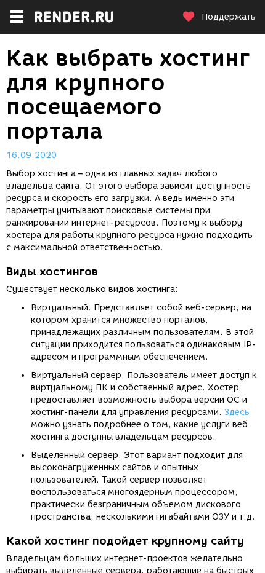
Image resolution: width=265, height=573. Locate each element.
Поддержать (229, 17)
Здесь (237, 412)
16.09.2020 (31, 155)
